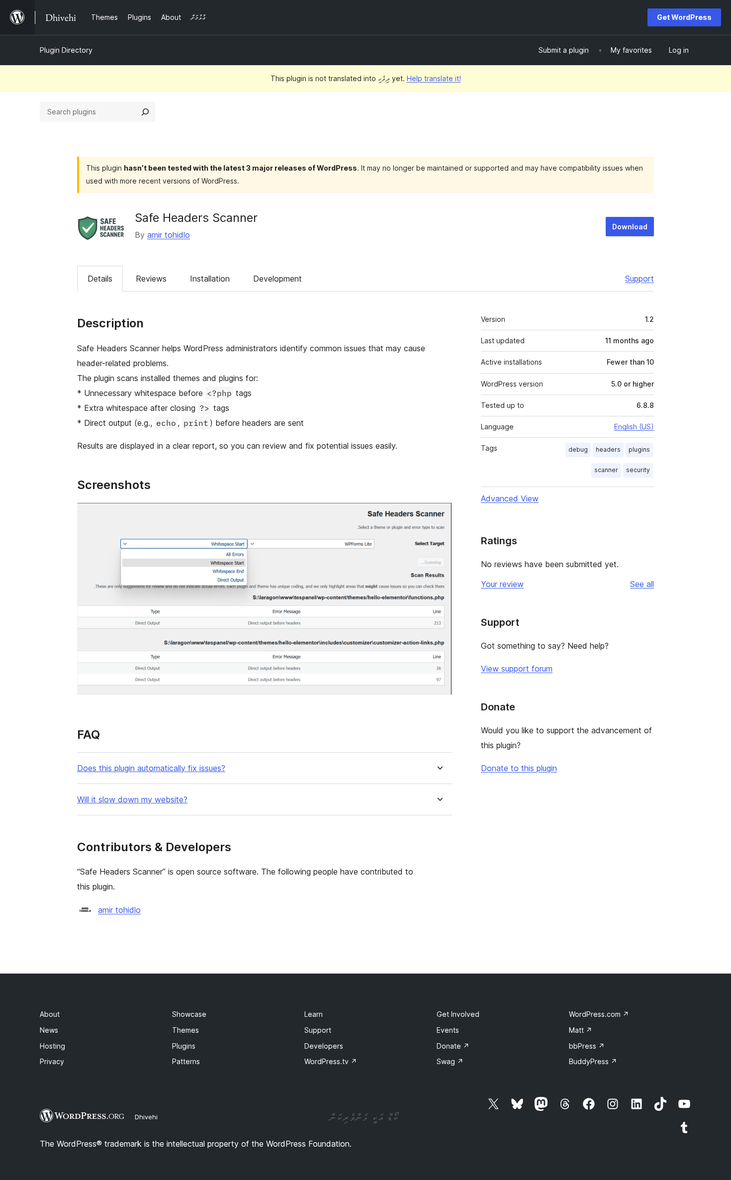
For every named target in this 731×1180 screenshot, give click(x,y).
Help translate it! (434, 78)
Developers (323, 1046)
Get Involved (458, 1014)
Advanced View (510, 498)
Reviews (151, 279)
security (638, 470)
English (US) (634, 426)
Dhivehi (146, 1117)
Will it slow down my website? (132, 799)
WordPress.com (599, 1014)
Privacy (52, 1061)
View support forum (516, 669)
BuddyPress (593, 1061)
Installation (210, 279)
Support (639, 279)
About (50, 1014)
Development (277, 279)
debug (578, 449)
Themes (185, 1030)
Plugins (183, 1046)
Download (629, 226)
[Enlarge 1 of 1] (439, 516)
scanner (606, 470)
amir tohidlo (168, 235)
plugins (639, 449)
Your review (502, 584)
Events (448, 1030)
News (49, 1030)
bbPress (587, 1046)
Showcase (189, 1014)
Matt (580, 1030)
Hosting (52, 1046)
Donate (453, 1046)
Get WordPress (684, 17)
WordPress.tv (330, 1061)
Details (100, 279)
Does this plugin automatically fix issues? (151, 768)
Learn (313, 1014)
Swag (450, 1061)
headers (608, 449)
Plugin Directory (66, 50)
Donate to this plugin (519, 768)
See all (642, 584)
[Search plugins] (145, 112)
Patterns (186, 1061)
